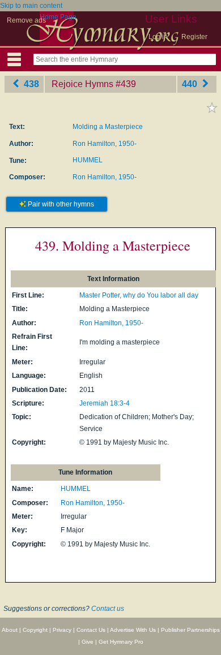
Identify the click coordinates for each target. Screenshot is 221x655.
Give (88, 642)
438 (30, 84)
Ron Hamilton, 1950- (105, 144)
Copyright (35, 630)
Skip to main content (31, 6)
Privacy (62, 630)
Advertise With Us (133, 630)
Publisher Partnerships (190, 630)
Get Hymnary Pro (121, 642)
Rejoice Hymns (82, 84)
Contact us (107, 609)
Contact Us (90, 630)
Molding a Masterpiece (108, 127)
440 (190, 84)
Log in (158, 37)
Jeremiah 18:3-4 (104, 403)
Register (194, 37)
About (10, 630)
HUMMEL (88, 160)
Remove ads (26, 20)
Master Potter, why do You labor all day (138, 295)
